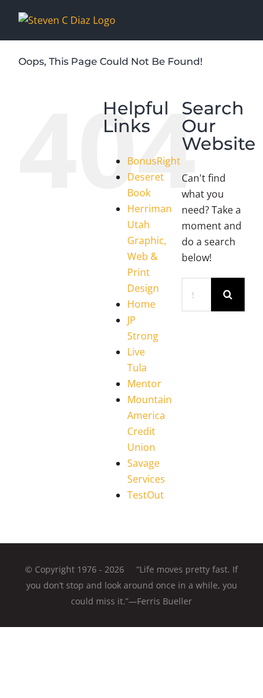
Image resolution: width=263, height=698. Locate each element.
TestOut (145, 495)
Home (141, 304)
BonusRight (153, 161)
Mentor (144, 383)
